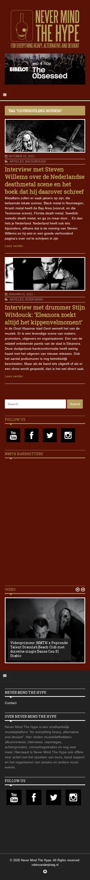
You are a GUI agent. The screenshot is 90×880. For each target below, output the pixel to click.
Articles (17, 161)
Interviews (34, 299)
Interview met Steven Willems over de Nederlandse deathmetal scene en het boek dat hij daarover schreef (44, 180)
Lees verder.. (15, 246)
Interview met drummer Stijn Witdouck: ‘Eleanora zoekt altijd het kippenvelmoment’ (45, 314)
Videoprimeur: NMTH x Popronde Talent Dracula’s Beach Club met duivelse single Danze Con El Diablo (39, 649)
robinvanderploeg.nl (45, 865)
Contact (11, 703)
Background (35, 161)
